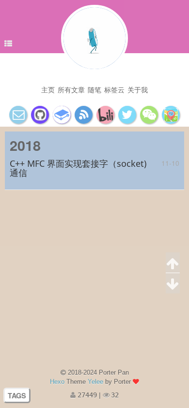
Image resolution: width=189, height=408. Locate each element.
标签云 (114, 89)
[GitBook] (62, 115)
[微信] (149, 115)
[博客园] (84, 115)
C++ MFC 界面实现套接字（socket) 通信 (78, 168)
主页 (48, 89)
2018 (25, 145)
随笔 (94, 89)
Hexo (57, 381)
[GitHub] (40, 115)
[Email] (18, 115)
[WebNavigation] (171, 115)
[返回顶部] (173, 262)
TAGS (17, 395)
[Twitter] (127, 115)
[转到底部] (173, 283)
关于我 (137, 89)
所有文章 (71, 89)
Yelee (95, 381)
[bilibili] (105, 115)
